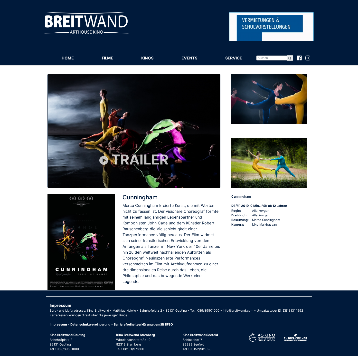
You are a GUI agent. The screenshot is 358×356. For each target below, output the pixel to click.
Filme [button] (114, 58)
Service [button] (240, 58)
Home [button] (75, 58)
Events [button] (196, 58)
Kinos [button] (154, 58)
